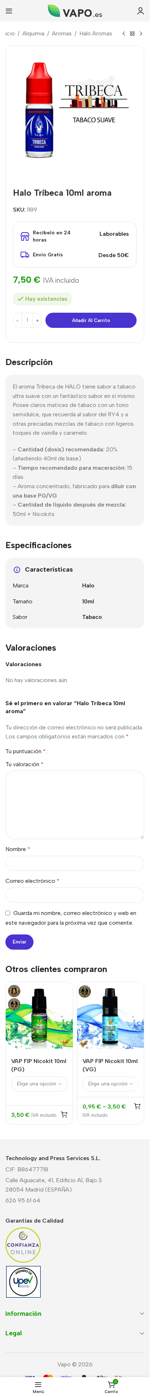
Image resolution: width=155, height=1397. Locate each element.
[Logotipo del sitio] (75, 10)
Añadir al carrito (91, 320)
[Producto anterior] (123, 34)
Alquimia (33, 33)
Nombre (17, 849)
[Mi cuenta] (140, 11)
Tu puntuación (25, 751)
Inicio (8, 33)
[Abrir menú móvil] (9, 11)
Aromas (62, 33)
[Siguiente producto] (141, 34)
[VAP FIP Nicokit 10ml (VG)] (110, 1015)
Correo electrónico (32, 880)
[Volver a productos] (132, 34)
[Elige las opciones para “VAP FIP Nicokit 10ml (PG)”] (64, 1114)
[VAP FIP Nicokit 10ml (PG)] (39, 1015)
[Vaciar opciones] (137, 1106)
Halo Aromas (95, 33)
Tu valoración (24, 764)
